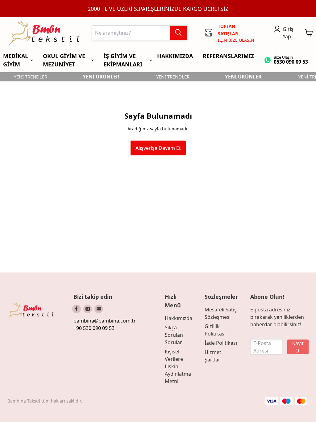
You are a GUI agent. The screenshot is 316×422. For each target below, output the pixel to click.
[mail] (98, 309)
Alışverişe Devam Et (158, 148)
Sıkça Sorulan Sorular (174, 335)
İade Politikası (221, 343)
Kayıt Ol (298, 347)
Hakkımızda (178, 318)
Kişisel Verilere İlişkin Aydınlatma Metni (178, 366)
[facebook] (76, 309)
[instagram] (87, 309)
